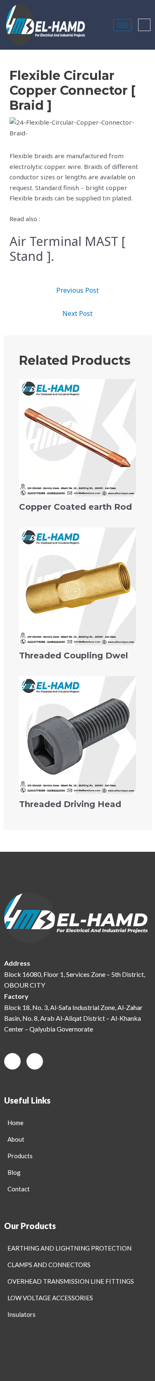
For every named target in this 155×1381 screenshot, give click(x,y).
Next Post (77, 313)
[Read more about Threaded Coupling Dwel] (77, 585)
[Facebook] (12, 1061)
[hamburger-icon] (122, 25)
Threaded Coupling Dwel (73, 655)
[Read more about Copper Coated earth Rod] (77, 437)
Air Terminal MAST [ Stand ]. (67, 249)
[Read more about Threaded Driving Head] (77, 734)
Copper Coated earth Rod (75, 507)
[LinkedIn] (34, 1061)
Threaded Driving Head (70, 804)
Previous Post (77, 290)
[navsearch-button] (144, 25)
